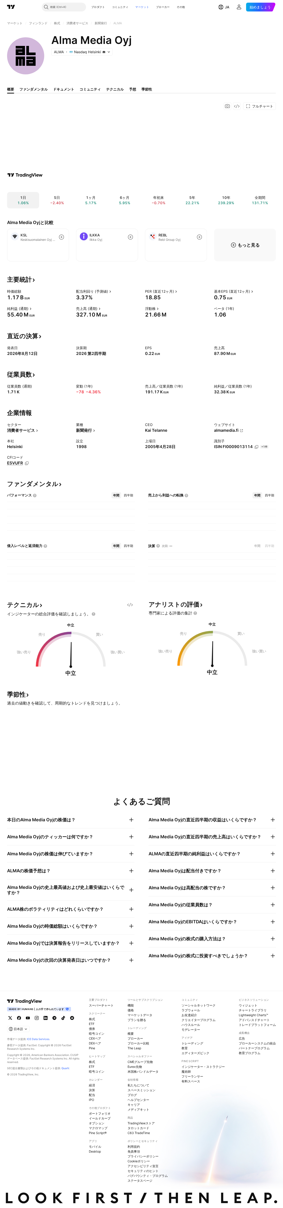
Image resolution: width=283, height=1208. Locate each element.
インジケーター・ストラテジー (203, 1067)
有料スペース (191, 1081)
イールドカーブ (100, 1118)
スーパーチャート (101, 1005)
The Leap (134, 1048)
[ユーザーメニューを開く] (239, 7)
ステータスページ (140, 1180)
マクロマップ (98, 1128)
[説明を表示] (24, 291)
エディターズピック (195, 1053)
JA (227, 7)
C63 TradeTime (139, 1133)
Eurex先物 (135, 1067)
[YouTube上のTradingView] (28, 1018)
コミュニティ (120, 7)
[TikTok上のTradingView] (63, 1018)
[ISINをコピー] (256, 447)
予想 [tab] (132, 89)
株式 (92, 1019)
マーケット (142, 7)
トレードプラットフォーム (257, 1025)
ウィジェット (248, 1005)
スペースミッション (141, 1090)
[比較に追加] (61, 237)
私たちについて (138, 1085)
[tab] (116, 495)
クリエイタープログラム (199, 1020)
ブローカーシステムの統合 (257, 1043)
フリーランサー (192, 1076)
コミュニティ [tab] (90, 89)
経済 (92, 1085)
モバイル (95, 1146)
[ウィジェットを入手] (237, 106)
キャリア (134, 1104)
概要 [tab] (10, 89)
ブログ (132, 1095)
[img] (104, 52)
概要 (131, 1033)
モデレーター (191, 1029)
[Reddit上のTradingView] (72, 1018)
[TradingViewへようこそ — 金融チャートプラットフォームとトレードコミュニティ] (25, 175)
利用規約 (134, 1146)
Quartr (65, 1068)
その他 (181, 7)
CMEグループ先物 (140, 1062)
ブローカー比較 (138, 1043)
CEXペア (95, 1038)
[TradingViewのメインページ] (11, 7)
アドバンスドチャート (254, 1020)
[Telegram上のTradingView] (54, 1018)
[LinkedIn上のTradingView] (45, 1018)
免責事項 (134, 1151)
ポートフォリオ (100, 1113)
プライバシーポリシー (143, 1156)
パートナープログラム (254, 1048)
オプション (96, 1123)
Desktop (95, 1151)
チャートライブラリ (253, 1010)
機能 (131, 1005)
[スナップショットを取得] (227, 106)
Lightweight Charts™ (253, 1015)
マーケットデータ (140, 1015)
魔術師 (186, 1071)
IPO (91, 1100)
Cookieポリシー (139, 1161)
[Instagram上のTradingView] (37, 1018)
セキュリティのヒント (143, 1171)
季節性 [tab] (147, 89)
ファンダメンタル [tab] (33, 89)
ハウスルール (191, 1025)
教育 (185, 1048)
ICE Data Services (38, 1039)
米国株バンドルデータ (143, 1071)
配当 (92, 1095)
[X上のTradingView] (10, 1018)
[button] (108, 7)
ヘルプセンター (138, 1100)
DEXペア (95, 1043)
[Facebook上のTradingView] (19, 1018)
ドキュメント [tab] (63, 89)
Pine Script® (98, 1133)
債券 (92, 1029)
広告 (242, 1038)
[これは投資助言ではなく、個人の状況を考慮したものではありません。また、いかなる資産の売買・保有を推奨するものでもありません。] (94, 614)
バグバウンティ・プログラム (148, 1176)
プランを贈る (137, 1020)
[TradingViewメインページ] (24, 1001)
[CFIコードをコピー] (27, 463)
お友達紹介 (189, 1015)
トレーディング (192, 1043)
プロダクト (98, 7)
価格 (131, 1010)
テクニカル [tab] (115, 89)
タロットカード (138, 1128)
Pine (92, 1048)
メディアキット (138, 1109)
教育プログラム (249, 1053)
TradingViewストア (141, 1123)
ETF (91, 1024)
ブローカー (163, 7)
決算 (92, 1090)
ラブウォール (191, 1010)
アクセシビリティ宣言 (143, 1166)
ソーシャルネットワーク (199, 1005)
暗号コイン (96, 1033)
